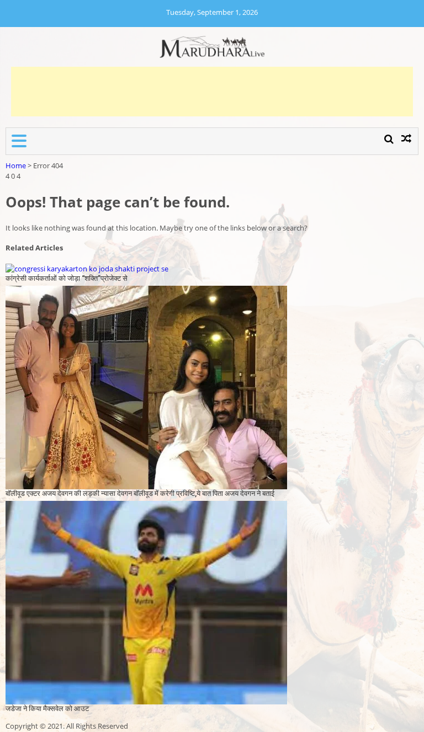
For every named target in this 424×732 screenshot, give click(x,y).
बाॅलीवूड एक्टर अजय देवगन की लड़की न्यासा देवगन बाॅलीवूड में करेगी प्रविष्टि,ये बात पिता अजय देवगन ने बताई (140, 493)
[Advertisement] (212, 91)
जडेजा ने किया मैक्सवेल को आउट (47, 708)
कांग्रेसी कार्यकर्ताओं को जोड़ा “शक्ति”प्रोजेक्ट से (67, 278)
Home (16, 165)
